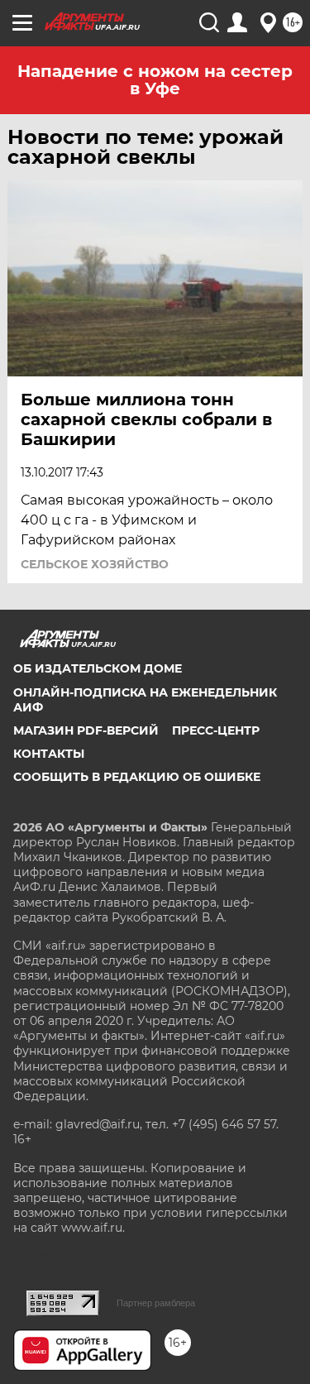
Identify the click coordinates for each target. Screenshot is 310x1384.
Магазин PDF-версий (86, 730)
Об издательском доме (97, 668)
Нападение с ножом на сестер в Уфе (155, 79)
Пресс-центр (216, 730)
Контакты (48, 753)
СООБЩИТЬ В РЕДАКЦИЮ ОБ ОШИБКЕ (136, 776)
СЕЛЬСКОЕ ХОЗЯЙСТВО (95, 564)
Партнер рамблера (156, 1303)
